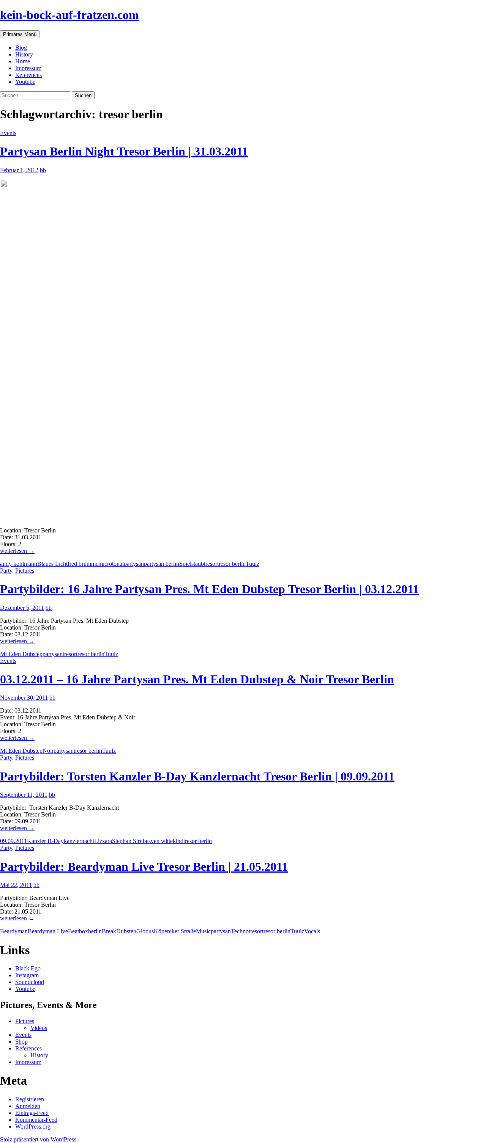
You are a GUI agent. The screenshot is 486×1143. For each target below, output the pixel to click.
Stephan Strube (130, 841)
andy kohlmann (18, 564)
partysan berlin (161, 564)
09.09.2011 (13, 841)
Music (203, 931)
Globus (145, 931)
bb (43, 170)
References (28, 75)
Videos (38, 1028)
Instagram (27, 975)
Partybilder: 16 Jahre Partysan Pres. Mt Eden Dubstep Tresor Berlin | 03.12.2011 (209, 589)
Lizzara (103, 841)
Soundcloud (29, 982)
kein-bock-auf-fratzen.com (69, 15)
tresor (210, 564)
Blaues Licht (52, 564)
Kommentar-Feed (36, 1119)
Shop (21, 1041)
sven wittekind (165, 841)
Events (8, 133)
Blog (21, 47)
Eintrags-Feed (32, 1113)
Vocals (312, 931)
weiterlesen (17, 551)
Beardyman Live (48, 931)
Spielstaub (191, 564)
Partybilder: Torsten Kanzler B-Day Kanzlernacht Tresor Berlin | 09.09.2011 (197, 776)
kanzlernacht (79, 841)
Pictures (24, 570)
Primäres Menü (19, 34)
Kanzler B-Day (45, 841)
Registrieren (29, 1099)
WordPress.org (32, 1126)
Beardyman (14, 931)
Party (6, 570)
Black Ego (28, 968)
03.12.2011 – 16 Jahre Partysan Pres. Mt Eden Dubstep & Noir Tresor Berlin (197, 679)
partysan (134, 564)
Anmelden (27, 1106)
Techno (240, 931)
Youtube (25, 82)
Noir (48, 750)
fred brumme (83, 564)
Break (109, 931)
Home (22, 61)
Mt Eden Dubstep (21, 654)
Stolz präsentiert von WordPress (38, 1139)
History (24, 54)
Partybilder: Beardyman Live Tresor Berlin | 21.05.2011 (144, 866)
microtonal (111, 564)
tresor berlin (231, 564)
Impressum (28, 68)
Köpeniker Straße (175, 931)
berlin (95, 931)
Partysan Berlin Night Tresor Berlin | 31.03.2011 (124, 151)
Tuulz (252, 564)
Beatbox (78, 931)
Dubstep (126, 931)
